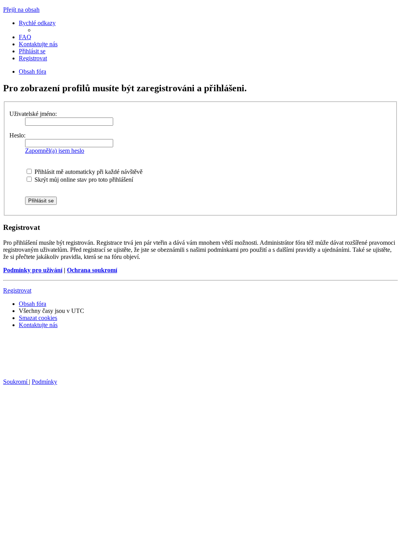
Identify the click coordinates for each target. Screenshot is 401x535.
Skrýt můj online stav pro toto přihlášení (83, 179)
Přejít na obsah (21, 9)
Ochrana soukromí (92, 270)
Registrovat (17, 290)
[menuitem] (25, 37)
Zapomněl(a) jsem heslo (54, 150)
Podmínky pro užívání (32, 270)
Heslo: (17, 135)
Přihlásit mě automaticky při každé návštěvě (88, 171)
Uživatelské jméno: (33, 113)
